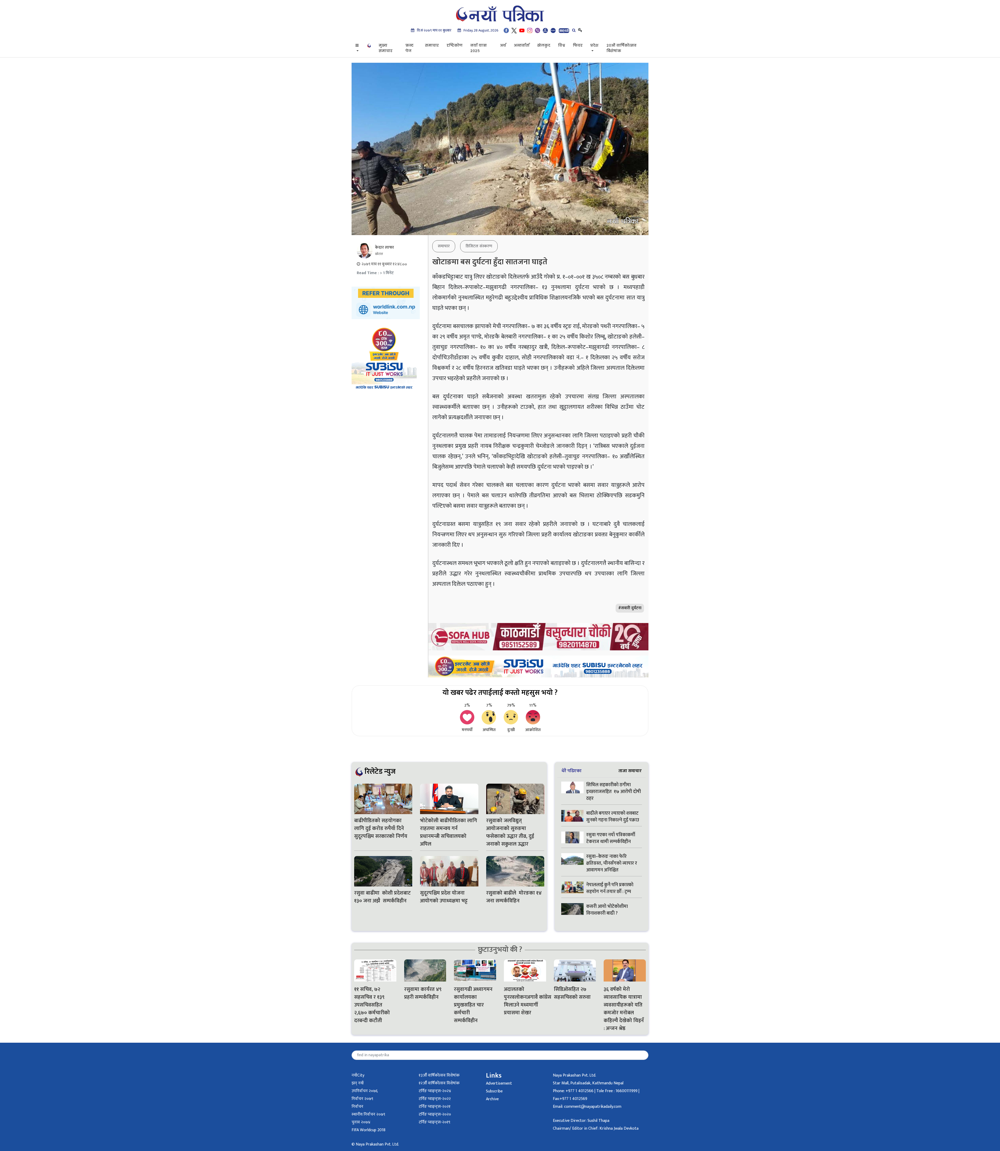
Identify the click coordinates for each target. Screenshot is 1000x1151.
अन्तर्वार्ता (521, 45)
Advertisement (499, 1083)
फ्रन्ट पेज (409, 48)
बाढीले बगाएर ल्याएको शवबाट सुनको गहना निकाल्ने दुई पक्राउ (613, 816)
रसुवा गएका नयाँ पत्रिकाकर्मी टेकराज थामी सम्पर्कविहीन (610, 838)
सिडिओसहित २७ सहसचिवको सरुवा (572, 993)
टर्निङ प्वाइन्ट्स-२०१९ (434, 1122)
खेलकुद (543, 45)
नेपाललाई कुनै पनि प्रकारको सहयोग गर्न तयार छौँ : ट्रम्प (609, 888)
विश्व (561, 45)
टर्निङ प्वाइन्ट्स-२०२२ (435, 1098)
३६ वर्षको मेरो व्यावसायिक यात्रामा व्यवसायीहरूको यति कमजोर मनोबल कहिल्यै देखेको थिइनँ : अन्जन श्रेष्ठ (624, 1008)
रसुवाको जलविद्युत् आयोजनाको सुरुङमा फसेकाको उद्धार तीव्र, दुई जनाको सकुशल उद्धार (510, 832)
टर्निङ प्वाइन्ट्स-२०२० (435, 1114)
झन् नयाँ (358, 1083)
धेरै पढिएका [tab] (571, 771)
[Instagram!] (529, 30)
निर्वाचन (357, 1106)
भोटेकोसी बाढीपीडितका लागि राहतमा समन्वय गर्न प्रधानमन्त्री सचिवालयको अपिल (448, 832)
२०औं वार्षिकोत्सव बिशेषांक (621, 48)
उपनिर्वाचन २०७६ (365, 1091)
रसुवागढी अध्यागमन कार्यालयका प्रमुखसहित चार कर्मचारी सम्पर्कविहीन (473, 1004)
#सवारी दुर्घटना (629, 608)
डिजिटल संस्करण (479, 246)
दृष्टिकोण (455, 45)
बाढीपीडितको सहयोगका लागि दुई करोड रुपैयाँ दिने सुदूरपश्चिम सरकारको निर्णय (380, 828)
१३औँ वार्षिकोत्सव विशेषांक (439, 1075)
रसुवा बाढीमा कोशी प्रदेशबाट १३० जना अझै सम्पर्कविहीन (382, 897)
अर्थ (503, 45)
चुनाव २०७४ (361, 1122)
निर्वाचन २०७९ (362, 1098)
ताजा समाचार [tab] (630, 771)
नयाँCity (358, 1075)
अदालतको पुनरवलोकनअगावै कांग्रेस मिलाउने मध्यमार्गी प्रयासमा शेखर (525, 1001)
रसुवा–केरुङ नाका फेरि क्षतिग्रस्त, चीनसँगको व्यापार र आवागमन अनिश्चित (611, 863)
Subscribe (494, 1091)
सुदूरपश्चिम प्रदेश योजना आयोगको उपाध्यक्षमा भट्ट (444, 897)
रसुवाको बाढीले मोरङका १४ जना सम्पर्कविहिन (514, 897)
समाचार (432, 45)
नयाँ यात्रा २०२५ (478, 48)
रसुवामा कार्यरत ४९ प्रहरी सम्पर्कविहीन (423, 993)
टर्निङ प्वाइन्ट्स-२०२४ (435, 1091)
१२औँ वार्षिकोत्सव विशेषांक (439, 1083)
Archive (492, 1099)
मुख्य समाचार (385, 48)
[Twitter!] (514, 30)
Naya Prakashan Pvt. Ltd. (574, 1075)
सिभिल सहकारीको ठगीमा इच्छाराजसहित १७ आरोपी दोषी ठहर (613, 792)
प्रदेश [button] (594, 45)
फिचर (578, 45)
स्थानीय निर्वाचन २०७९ (368, 1114)
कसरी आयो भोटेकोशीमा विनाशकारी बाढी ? (607, 910)
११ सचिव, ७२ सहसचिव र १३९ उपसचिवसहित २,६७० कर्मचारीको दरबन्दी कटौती (372, 1004)
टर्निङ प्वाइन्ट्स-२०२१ (435, 1106)
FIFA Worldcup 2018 (368, 1130)
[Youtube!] (521, 30)
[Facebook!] (506, 30)
